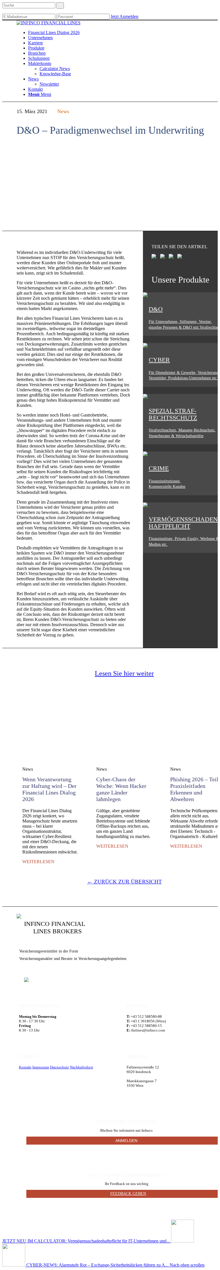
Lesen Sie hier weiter (124, 673)
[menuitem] (54, 32)
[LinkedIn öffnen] (26, 980)
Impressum (40, 1067)
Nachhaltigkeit (81, 1067)
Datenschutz (59, 1067)
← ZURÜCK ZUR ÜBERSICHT (124, 882)
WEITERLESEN (38, 861)
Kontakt (25, 1067)
